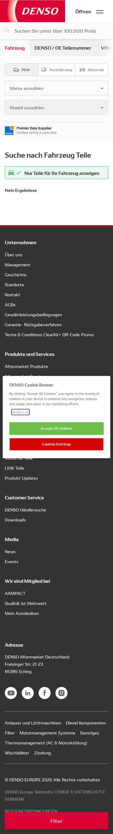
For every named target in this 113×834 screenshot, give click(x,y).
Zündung (42, 753)
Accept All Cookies (56, 428)
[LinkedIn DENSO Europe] (28, 693)
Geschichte (16, 274)
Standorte (14, 284)
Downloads (15, 520)
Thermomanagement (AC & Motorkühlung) (46, 743)
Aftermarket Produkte (26, 366)
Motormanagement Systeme (47, 733)
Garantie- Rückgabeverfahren (33, 324)
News (10, 551)
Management (17, 264)
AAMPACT (15, 593)
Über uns (13, 254)
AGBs (10, 304)
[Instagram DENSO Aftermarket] (61, 693)
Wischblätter (17, 753)
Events (11, 561)
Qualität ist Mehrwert (25, 603)
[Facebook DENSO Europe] (45, 693)
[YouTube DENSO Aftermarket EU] (11, 693)
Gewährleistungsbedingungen (33, 314)
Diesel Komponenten (86, 723)
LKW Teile (14, 468)
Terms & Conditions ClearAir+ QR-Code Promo (49, 334)
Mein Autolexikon (22, 613)
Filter (56, 820)
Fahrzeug (15, 47)
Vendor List (20, 411)
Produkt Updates (21, 478)
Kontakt (12, 294)
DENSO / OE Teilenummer (62, 47)
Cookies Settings (56, 444)
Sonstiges (89, 733)
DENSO (32, 11)
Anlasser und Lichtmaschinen (33, 723)
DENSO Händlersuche (25, 510)
